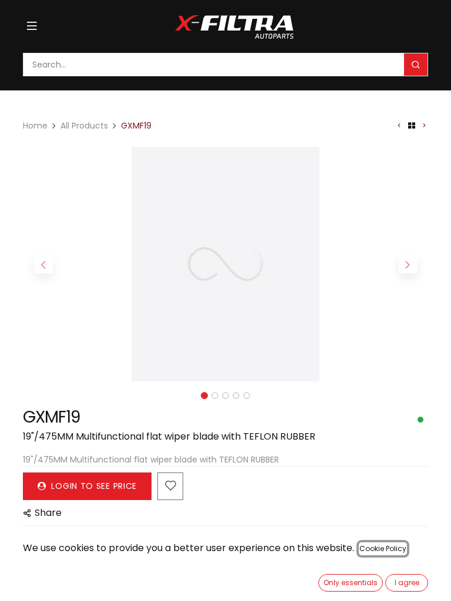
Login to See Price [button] (93, 486)
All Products (84, 125)
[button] (43, 264)
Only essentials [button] (351, 583)
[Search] (416, 64)
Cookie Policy (382, 548)
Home (35, 125)
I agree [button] (407, 583)
